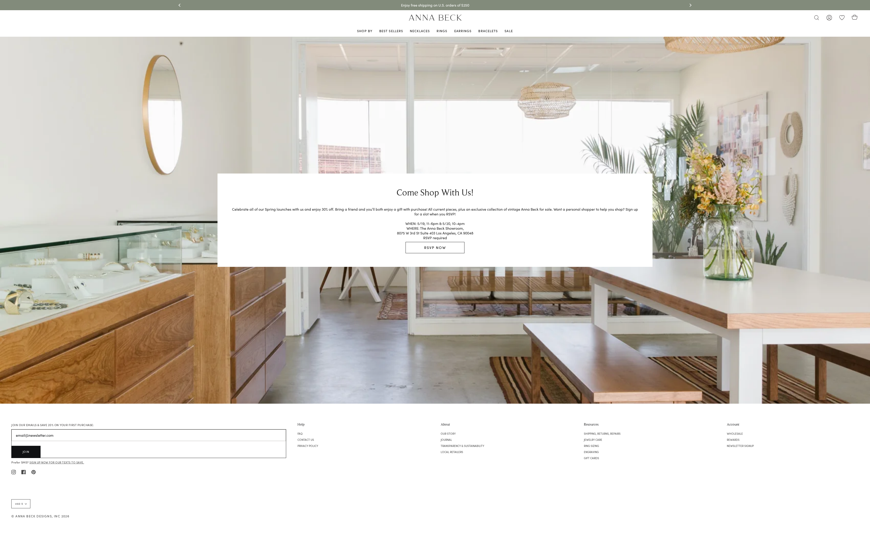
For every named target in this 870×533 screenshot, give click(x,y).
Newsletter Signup (740, 446)
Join (26, 451)
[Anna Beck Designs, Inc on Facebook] (23, 471)
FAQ (300, 433)
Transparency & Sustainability (462, 446)
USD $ (19, 503)
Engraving (591, 452)
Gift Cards (591, 458)
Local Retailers (452, 452)
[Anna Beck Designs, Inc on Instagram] (13, 471)
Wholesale (735, 433)
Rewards (733, 439)
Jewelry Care (593, 439)
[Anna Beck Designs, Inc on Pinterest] (33, 471)
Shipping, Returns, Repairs (602, 433)
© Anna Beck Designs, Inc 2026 (40, 516)
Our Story (448, 433)
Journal (446, 439)
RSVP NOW (435, 247)
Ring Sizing (591, 446)
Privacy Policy (307, 446)
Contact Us (305, 439)
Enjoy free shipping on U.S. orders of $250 (435, 5)
